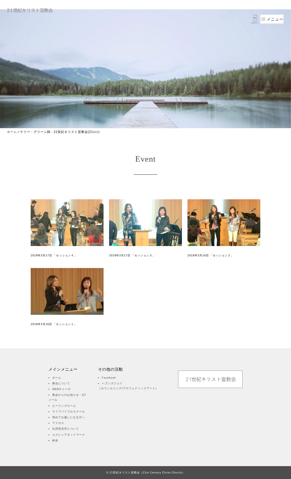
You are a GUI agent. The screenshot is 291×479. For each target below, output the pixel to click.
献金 (55, 440)
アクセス (58, 423)
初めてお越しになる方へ (68, 417)
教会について (61, 383)
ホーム (12, 132)
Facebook (109, 377)
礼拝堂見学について (65, 428)
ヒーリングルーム (64, 405)
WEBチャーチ (61, 389)
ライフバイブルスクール (68, 411)
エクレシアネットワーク (68, 434)
